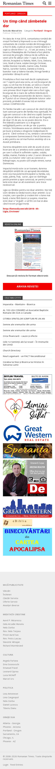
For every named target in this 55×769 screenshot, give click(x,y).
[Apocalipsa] (27, 541)
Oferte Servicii (10, 601)
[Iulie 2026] (27, 248)
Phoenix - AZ (9, 741)
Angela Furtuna (10, 660)
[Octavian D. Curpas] (25, 477)
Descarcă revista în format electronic (27, 275)
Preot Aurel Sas (11, 634)
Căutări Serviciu (10, 598)
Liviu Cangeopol (11, 697)
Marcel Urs (8, 678)
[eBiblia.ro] (17, 522)
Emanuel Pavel (10, 667)
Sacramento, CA (11, 733)
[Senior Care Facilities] (27, 507)
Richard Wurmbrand (13, 645)
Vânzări (6, 590)
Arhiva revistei (27, 286)
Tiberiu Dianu (9, 708)
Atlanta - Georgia (11, 723)
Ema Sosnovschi (11, 664)
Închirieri (7, 594)
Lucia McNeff (9, 675)
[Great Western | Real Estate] (27, 433)
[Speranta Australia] (27, 450)
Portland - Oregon (43, 30)
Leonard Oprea (10, 671)
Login (5, 764)
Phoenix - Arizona (12, 726)
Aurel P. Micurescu (12, 620)
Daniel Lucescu (10, 704)
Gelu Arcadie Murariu (13, 624)
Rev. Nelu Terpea (12, 631)
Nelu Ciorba (9, 627)
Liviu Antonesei (10, 693)
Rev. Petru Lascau (12, 638)
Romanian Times (18, 3)
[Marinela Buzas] (27, 409)
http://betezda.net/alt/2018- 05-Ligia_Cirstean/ (21, 210)
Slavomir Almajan (11, 641)
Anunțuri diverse (11, 605)
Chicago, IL (8, 737)
